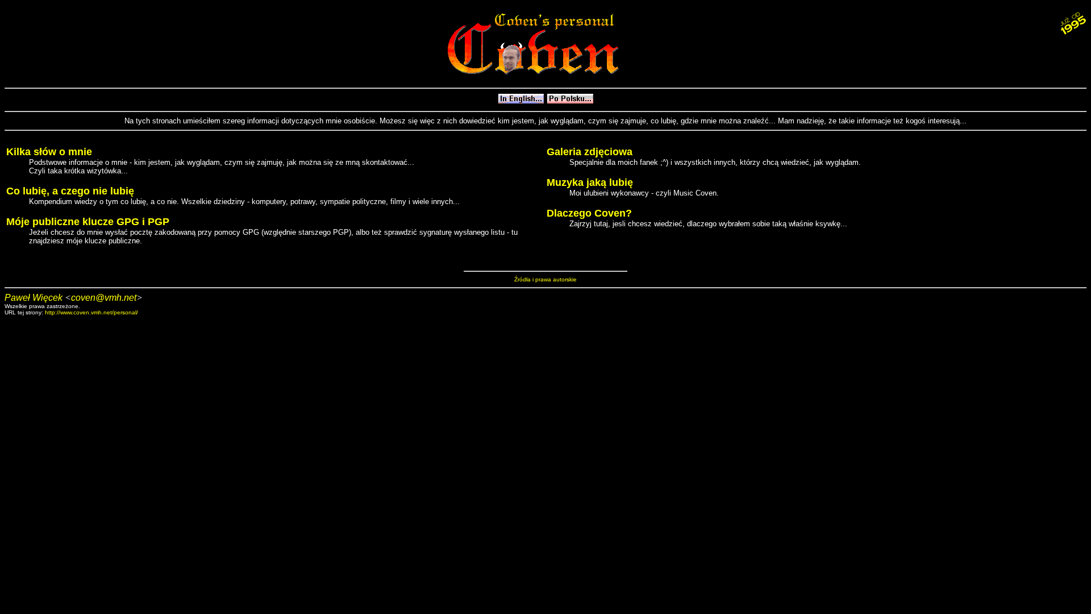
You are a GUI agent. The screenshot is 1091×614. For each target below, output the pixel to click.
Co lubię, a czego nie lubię (70, 191)
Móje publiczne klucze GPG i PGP (87, 221)
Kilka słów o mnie (49, 151)
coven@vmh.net (103, 297)
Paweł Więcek (34, 297)
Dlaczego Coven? (589, 213)
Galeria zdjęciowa (589, 151)
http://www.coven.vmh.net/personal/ (91, 312)
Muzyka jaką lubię (590, 182)
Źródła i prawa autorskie (545, 279)
